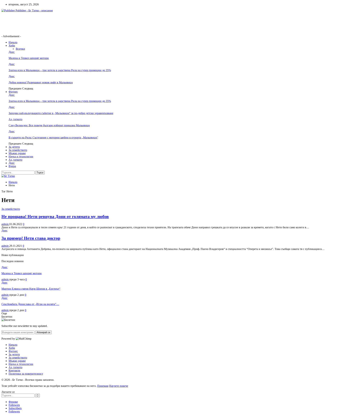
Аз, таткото (15, 119)
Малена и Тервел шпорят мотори (29, 58)
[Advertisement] (66, 23)
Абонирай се (43, 332)
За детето (14, 146)
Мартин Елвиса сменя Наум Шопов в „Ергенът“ (30, 288)
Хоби (12, 45)
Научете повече (118, 385)
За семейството (18, 150)
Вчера (12, 166)
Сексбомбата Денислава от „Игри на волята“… (30, 304)
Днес (12, 51)
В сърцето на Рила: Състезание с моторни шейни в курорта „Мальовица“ (53, 137)
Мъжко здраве (17, 153)
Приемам (102, 385)
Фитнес (13, 91)
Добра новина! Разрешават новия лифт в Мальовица (41, 82)
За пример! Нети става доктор (30, 238)
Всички (20, 48)
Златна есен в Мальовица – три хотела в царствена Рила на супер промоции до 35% (60, 70)
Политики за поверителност (26, 373)
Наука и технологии (21, 156)
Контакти (14, 370)
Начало (13, 42)
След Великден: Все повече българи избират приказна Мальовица (49, 125)
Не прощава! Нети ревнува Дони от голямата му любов (55, 216)
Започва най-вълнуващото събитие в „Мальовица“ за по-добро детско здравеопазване (61, 113)
